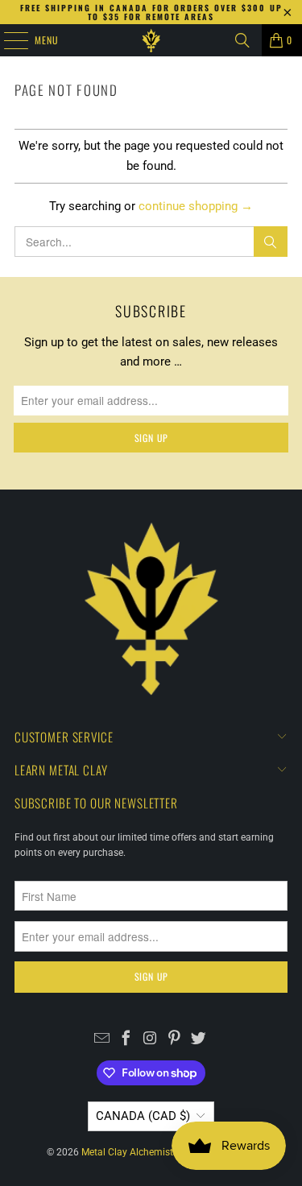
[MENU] (7, 40)
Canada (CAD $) (143, 1116)
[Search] (242, 40)
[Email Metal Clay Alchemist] (102, 1040)
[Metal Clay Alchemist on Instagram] (150, 1040)
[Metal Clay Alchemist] (151, 40)
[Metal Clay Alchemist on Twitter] (198, 1040)
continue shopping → (196, 206)
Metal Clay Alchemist (127, 1152)
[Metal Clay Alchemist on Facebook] (126, 1040)
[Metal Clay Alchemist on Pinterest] (174, 1040)
